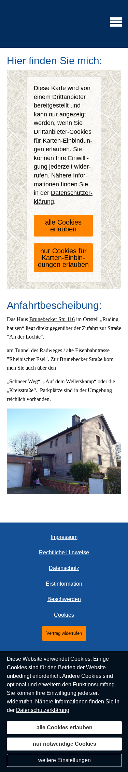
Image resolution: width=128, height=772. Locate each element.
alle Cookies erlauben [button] (63, 225)
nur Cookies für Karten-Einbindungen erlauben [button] (63, 257)
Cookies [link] (64, 615)
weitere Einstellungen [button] (64, 760)
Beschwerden (64, 599)
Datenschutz (64, 568)
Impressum (64, 537)
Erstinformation (64, 584)
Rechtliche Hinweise (64, 552)
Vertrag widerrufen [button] (64, 633)
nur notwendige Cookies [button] (64, 744)
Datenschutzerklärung (42, 710)
